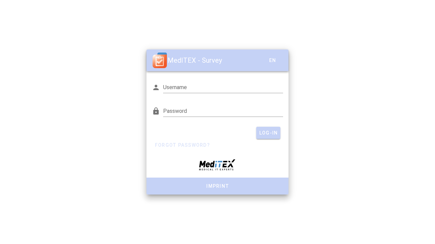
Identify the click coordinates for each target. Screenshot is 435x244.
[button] (272, 60)
